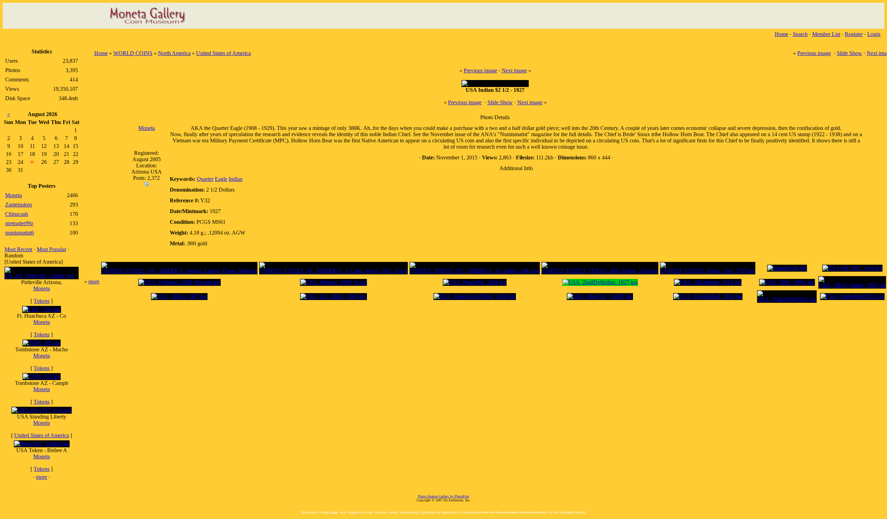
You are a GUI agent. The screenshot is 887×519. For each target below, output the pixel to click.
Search (800, 34)
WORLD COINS (132, 53)
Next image (514, 70)
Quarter (205, 179)
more (41, 477)
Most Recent (18, 249)
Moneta (41, 288)
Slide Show (849, 53)
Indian (236, 179)
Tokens (42, 301)
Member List (826, 34)
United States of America (41, 435)
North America (174, 53)
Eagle (221, 179)
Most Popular (51, 249)
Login (873, 34)
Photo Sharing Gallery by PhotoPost (443, 496)
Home (781, 34)
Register (854, 34)
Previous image (814, 53)
